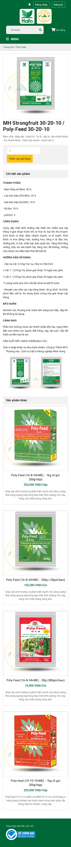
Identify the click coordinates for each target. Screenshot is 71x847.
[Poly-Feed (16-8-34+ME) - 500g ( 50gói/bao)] (35, 543)
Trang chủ (8, 47)
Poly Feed (21, 47)
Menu (14, 39)
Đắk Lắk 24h (27, 826)
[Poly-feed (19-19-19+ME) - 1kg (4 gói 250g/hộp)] (35, 744)
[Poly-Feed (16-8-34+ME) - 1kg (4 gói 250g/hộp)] (35, 438)
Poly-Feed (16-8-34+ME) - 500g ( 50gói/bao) (35, 579)
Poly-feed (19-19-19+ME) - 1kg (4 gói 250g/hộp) (35, 782)
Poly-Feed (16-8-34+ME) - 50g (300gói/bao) (36, 680)
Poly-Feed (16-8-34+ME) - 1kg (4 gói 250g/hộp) (35, 477)
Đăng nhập (41, 4)
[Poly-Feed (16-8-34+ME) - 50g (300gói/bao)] (35, 643)
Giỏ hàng (60, 30)
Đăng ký (58, 4)
